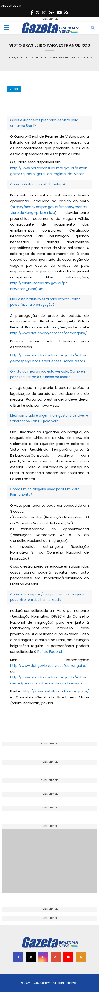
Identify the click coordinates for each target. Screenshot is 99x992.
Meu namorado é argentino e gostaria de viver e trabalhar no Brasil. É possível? (49, 418)
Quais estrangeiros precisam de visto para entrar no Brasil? (44, 123)
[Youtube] (59, 12)
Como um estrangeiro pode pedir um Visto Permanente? (44, 492)
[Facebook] (32, 12)
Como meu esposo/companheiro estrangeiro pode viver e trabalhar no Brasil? (47, 597)
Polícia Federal (49, 651)
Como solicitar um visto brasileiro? (38, 184)
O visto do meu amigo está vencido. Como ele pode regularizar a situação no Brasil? (48, 374)
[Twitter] (37, 12)
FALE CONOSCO (10, 6)
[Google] (51, 12)
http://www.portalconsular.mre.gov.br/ (56, 691)
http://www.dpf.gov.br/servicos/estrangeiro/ (48, 333)
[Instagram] (44, 12)
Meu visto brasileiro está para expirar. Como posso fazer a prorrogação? (45, 302)
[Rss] (66, 12)
